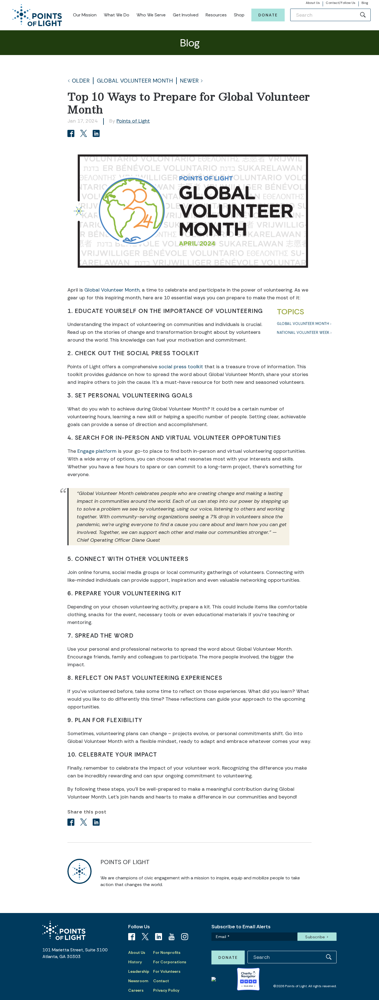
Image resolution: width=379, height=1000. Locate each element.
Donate (268, 15)
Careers (135, 990)
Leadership (138, 971)
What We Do (116, 15)
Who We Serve (151, 15)
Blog (365, 3)
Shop (239, 15)
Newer (189, 80)
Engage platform (97, 451)
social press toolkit (181, 366)
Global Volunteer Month (135, 80)
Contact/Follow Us (340, 3)
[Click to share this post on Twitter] (84, 134)
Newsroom (138, 980)
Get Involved (185, 15)
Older (81, 80)
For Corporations (169, 961)
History (135, 961)
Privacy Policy (166, 990)
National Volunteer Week (303, 332)
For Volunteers (166, 971)
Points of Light (133, 121)
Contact (161, 980)
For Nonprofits (166, 952)
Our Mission (85, 15)
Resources (216, 15)
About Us (313, 3)
